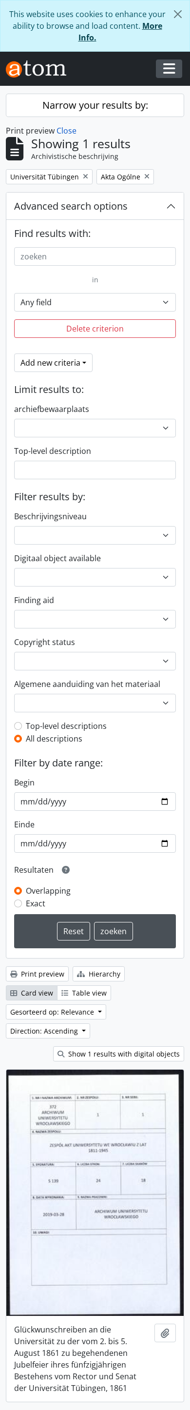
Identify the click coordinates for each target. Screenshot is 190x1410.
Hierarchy (103, 974)
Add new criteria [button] (50, 362)
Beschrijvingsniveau (50, 516)
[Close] (178, 14)
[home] (40, 69)
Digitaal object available (57, 558)
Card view (36, 993)
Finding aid (34, 600)
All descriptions (54, 738)
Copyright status (44, 642)
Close (66, 130)
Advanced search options (71, 206)
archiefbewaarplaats (51, 409)
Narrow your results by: (95, 105)
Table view (88, 993)
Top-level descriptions (66, 726)
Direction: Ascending (45, 1031)
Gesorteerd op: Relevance (53, 1012)
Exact (35, 903)
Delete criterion (95, 328)
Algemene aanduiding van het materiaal (87, 684)
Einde (24, 824)
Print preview (41, 974)
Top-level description (52, 451)
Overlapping (48, 890)
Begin (24, 782)
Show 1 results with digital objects (123, 1053)
